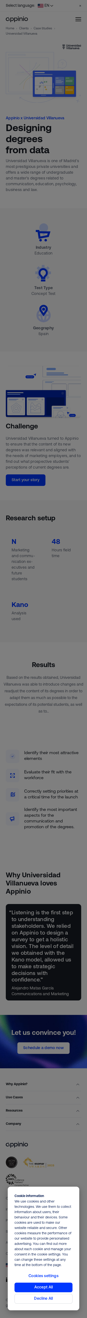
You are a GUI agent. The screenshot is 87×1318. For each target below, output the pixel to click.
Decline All (43, 1299)
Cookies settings (43, 1276)
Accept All (43, 1287)
